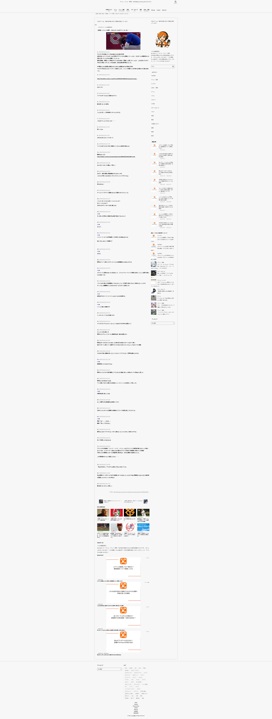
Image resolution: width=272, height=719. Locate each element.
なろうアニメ (127, 675)
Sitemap (153, 10)
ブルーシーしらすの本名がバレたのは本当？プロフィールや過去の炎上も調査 (162, 257)
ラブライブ (136, 691)
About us (136, 709)
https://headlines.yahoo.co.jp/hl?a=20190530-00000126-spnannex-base (117, 78)
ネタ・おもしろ (155, 107)
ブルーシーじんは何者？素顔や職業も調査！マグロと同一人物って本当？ (162, 248)
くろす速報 (133, 715)
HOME (97, 13)
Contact (158, 10)
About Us (164, 10)
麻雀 (143, 698)
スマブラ (144, 679)
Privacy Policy (136, 706)
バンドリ (131, 686)
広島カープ (127, 695)
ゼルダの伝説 (138, 681)
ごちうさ (145, 672)
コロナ (132, 679)
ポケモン (139, 688)
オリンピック (127, 677)
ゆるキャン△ (135, 675)
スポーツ (153, 99)
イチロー (142, 675)
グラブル (126, 679)
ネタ (126, 686)
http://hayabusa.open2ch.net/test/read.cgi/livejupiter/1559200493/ (131, 492)
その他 (153, 103)
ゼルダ (132, 681)
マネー (153, 111)
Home (136, 702)
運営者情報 (136, 713)
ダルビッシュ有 (128, 684)
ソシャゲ (163, 280)
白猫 (137, 695)
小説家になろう (155, 123)
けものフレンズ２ (137, 672)
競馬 (141, 695)
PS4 (140, 668)
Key (135, 668)
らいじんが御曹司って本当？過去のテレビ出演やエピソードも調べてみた (162, 239)
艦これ (132, 698)
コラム (153, 95)
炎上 (133, 695)
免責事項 (136, 711)
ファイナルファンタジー (130, 688)
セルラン (126, 681)
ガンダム (140, 677)
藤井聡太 (138, 698)
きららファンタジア (135, 670)
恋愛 (152, 127)
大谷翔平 (137, 693)
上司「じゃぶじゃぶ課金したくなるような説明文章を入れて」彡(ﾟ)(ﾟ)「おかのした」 (162, 284)
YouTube (153, 75)
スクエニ (138, 679)
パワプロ (137, 686)
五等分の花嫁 (143, 691)
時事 (152, 131)
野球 (100, 13)
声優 (152, 115)
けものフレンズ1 (128, 672)
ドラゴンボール (137, 684)
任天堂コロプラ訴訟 (129, 693)
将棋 (152, 119)
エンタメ (153, 83)
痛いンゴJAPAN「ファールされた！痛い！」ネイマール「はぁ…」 (162, 275)
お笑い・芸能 (154, 87)
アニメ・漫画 (154, 79)
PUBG (144, 668)
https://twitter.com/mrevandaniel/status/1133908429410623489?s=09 (116, 156)
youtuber (126, 670)
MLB (103, 13)
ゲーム (153, 91)
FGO (126, 668)
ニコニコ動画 (144, 684)
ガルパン (134, 677)
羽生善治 (126, 698)
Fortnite (130, 668)
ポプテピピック (128, 691)
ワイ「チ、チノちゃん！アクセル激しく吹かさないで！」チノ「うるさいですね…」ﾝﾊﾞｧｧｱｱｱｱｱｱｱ (162, 266)
